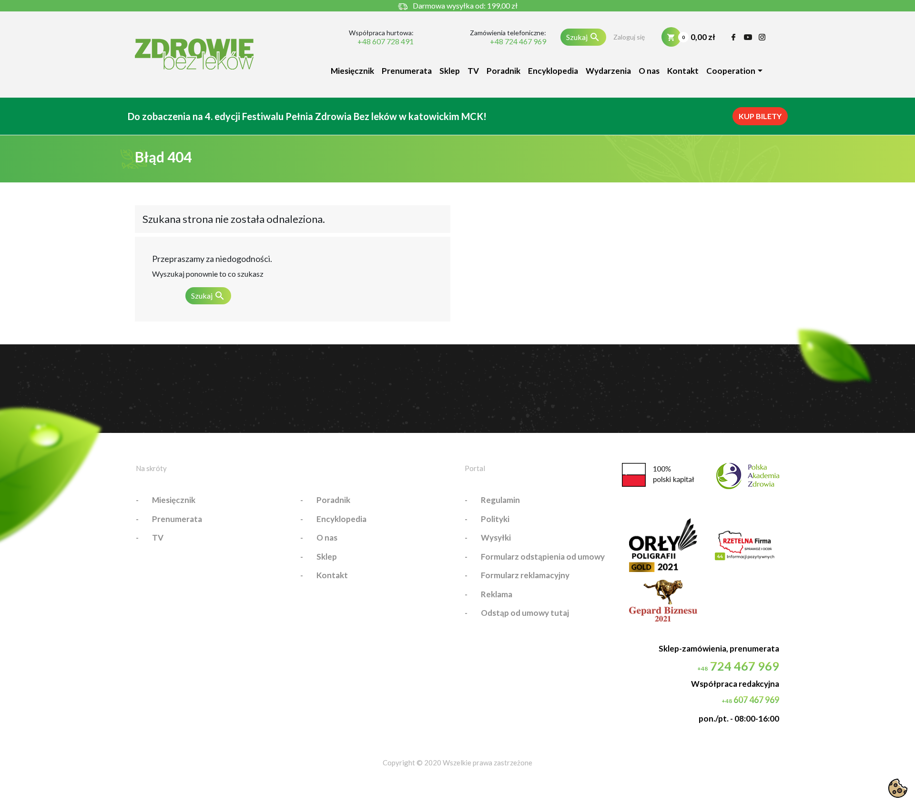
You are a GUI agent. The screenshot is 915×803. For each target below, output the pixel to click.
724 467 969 (738, 666)
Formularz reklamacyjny (525, 575)
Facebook (734, 37)
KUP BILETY (760, 115)
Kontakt (683, 71)
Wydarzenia (608, 71)
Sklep (449, 71)
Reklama (496, 594)
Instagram (762, 37)
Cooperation (730, 71)
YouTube (748, 37)
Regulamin (500, 500)
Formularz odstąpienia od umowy (543, 557)
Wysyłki (496, 537)
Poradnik (503, 71)
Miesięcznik (352, 71)
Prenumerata (407, 71)
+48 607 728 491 (385, 41)
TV (473, 71)
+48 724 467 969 (518, 41)
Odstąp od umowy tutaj (525, 613)
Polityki (495, 519)
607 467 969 (750, 699)
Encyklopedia (553, 71)
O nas (649, 71)
